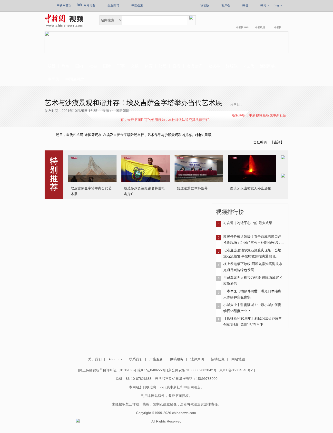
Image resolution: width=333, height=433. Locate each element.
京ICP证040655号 (151, 370)
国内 (79, 66)
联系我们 (136, 359)
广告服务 (156, 359)
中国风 (53, 79)
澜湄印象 (268, 66)
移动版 (204, 5)
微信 (245, 5)
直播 (176, 66)
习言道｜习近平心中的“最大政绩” (248, 223)
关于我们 (95, 359)
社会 (93, 66)
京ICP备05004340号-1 (236, 370)
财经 (162, 66)
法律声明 (197, 359)
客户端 (225, 5)
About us (115, 359)
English (279, 5)
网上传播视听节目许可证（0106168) (107, 370)
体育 (149, 66)
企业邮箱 (113, 5)
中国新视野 (75, 79)
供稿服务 (177, 359)
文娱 (135, 66)
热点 (65, 66)
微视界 (214, 66)
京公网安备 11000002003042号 (192, 370)
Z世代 (249, 66)
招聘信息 (218, 359)
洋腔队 (232, 66)
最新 (51, 66)
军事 (121, 66)
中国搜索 (137, 5)
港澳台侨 (194, 66)
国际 (107, 66)
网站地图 (89, 5)
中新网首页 (64, 5)
